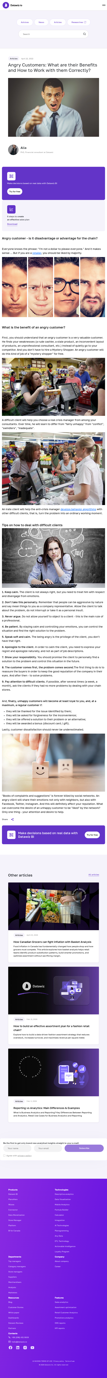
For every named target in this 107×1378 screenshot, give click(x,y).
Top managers (14, 1261)
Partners (12, 1328)
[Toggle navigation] (104, 5)
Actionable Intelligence (65, 1246)
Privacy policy (58, 1361)
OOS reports (60, 1323)
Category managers (17, 1266)
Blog (10, 1302)
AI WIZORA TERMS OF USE (42, 1361)
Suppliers (12, 1277)
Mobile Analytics (62, 1204)
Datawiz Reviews (15, 1323)
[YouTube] (32, 1348)
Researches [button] (77, 22)
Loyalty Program (62, 1251)
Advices (25, 22)
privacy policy (25, 1155)
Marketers (12, 1292)
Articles (58, 22)
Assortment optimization (65, 1307)
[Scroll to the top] (99, 1364)
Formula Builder (61, 1210)
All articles (93, 874)
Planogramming (62, 1231)
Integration (60, 1220)
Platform (12, 1225)
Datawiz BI (13, 1194)
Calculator (59, 1215)
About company (62, 1261)
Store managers (15, 1272)
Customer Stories (15, 1307)
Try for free (92, 835)
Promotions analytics (64, 1318)
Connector (13, 1210)
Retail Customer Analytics (66, 1312)
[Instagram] (25, 1348)
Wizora (11, 1204)
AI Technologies (62, 1225)
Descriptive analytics (64, 1194)
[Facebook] (10, 1348)
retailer (36, 252)
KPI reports (60, 1328)
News (41, 22)
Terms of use (70, 1361)
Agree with (19, 1155)
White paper (13, 1312)
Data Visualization (63, 1199)
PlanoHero (12, 1199)
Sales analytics (61, 1302)
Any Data (59, 1236)
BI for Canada (14, 1231)
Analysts (12, 1287)
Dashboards (13, 1318)
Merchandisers (14, 1282)
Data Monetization (16, 1215)
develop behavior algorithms (78, 509)
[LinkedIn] (18, 1348)
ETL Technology (62, 1241)
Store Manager (14, 1220)
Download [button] (12, 224)
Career (58, 1266)
